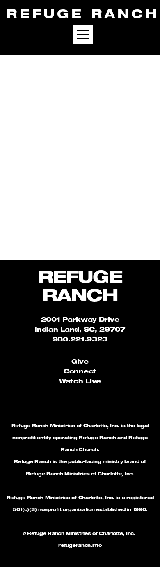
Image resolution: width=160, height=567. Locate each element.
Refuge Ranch (82, 15)
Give (80, 362)
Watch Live (80, 382)
